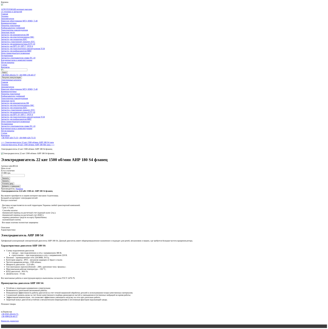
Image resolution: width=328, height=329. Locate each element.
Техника (4, 16)
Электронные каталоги (11, 80)
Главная (4, 14)
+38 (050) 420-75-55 (9, 138)
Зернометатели (7, 18)
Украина (19, 189)
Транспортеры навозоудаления (14, 30)
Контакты (5, 67)
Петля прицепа (7, 62)
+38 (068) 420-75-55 (27, 138)
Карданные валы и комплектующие (16, 60)
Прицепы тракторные (10, 25)
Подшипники (7, 55)
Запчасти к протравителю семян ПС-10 (18, 58)
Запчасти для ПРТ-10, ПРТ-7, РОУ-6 (17, 46)
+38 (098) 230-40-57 (27, 75)
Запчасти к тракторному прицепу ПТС (18, 42)
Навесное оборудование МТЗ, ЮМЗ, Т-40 (19, 21)
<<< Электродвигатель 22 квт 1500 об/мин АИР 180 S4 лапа (27, 142)
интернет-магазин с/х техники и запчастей (16, 10)
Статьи (4, 65)
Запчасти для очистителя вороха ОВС (17, 37)
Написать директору (10, 321)
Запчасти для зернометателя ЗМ (15, 35)
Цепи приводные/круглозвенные (15, 53)
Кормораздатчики (9, 23)
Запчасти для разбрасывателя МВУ (16, 51)
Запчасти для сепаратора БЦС (14, 39)
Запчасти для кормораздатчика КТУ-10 (18, 44)
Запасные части (8, 32)
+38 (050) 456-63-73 (9, 75)
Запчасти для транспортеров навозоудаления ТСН (23, 49)
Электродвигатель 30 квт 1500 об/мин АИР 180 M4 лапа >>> (27, 145)
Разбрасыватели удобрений (13, 28)
